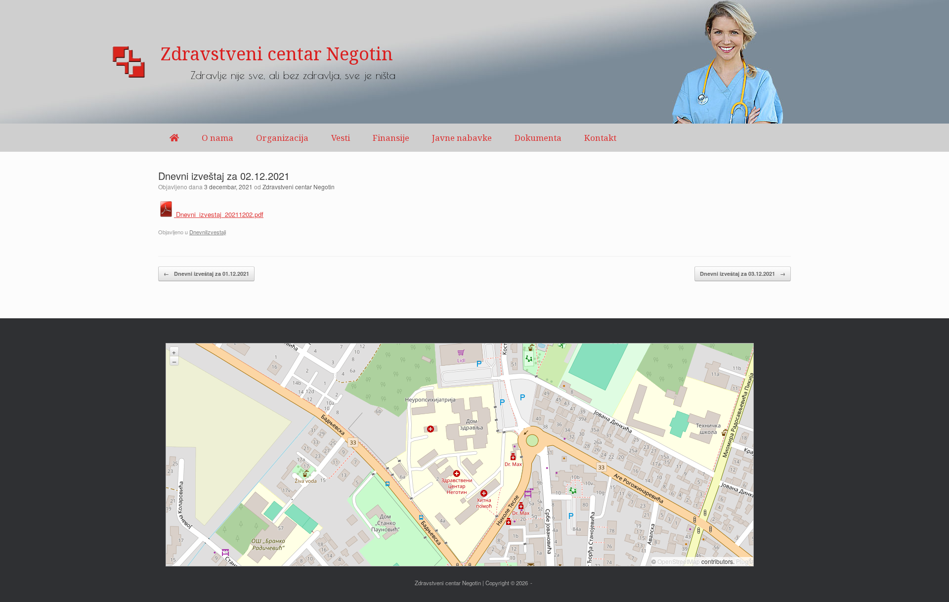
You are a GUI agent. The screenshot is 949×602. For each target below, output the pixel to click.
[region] (474, 62)
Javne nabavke (462, 137)
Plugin (743, 561)
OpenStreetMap (678, 561)
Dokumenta (538, 137)
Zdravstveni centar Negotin (298, 186)
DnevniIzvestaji (207, 232)
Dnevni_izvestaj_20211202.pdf (218, 214)
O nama (217, 137)
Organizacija (282, 137)
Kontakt (600, 137)
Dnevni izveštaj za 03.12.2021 (742, 273)
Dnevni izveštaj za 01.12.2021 (206, 273)
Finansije (391, 137)
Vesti (340, 137)
